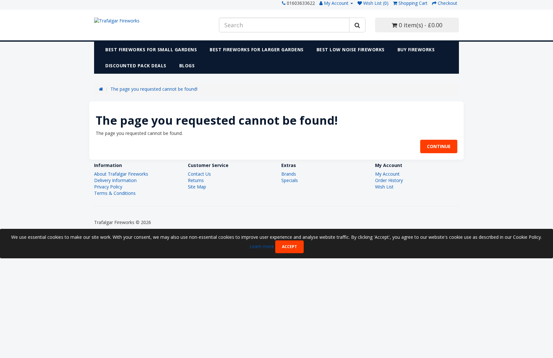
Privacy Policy (108, 187)
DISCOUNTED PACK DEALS (135, 65)
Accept (289, 246)
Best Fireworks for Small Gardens (151, 49)
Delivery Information (115, 180)
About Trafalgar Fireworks (121, 174)
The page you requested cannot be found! (153, 89)
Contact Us (199, 174)
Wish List (384, 187)
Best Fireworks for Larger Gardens (257, 49)
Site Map (197, 187)
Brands (288, 174)
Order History (389, 180)
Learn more (262, 246)
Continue (439, 146)
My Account (387, 174)
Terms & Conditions (115, 193)
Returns (196, 180)
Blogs (187, 65)
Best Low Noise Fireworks (351, 49)
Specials (289, 180)
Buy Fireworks (416, 49)
